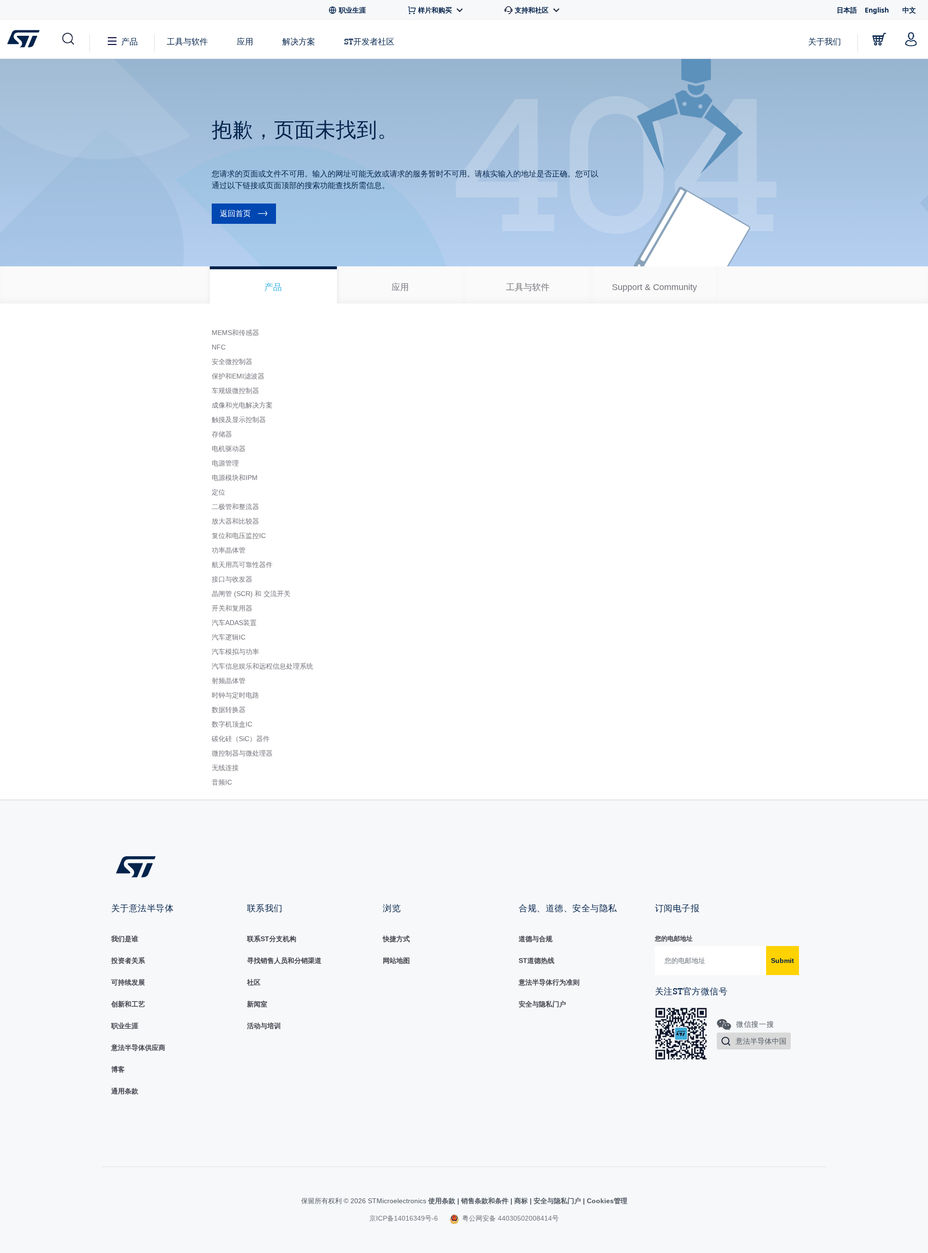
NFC (219, 347)
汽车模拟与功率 (235, 652)
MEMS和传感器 (235, 332)
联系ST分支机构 (271, 939)
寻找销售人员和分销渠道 (284, 960)
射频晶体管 (229, 681)
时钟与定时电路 (235, 695)
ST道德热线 (536, 960)
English (877, 10)
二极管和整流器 (235, 506)
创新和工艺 (128, 1004)
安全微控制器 (232, 361)
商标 (521, 1201)
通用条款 (124, 1091)
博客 (118, 1069)
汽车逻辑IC (229, 637)
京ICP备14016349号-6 (403, 1218)
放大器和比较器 (235, 521)
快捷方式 (396, 939)
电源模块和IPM (235, 477)
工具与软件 (187, 41)
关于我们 (824, 41)
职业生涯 (124, 1026)
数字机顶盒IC (232, 724)
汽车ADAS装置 (234, 622)
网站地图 (396, 960)
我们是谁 (124, 939)
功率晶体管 (229, 550)
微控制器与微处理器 (242, 753)
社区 (254, 982)
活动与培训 (264, 1026)
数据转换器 (229, 710)
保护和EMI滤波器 (238, 376)
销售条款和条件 (484, 1201)
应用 (245, 41)
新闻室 (257, 1004)
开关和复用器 (232, 608)
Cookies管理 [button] (606, 1201)
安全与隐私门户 (542, 1004)
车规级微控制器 (235, 390)
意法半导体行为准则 (549, 982)
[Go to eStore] (879, 39)
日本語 (847, 10)
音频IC (222, 782)
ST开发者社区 (369, 41)
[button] (67, 39)
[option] (273, 285)
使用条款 (442, 1201)
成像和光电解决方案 (242, 405)
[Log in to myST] (911, 39)
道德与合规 (535, 939)
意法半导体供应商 (138, 1047)
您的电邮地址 (674, 938)
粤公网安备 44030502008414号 (509, 1218)
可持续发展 (128, 982)
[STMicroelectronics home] (25, 38)
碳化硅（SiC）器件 (241, 739)
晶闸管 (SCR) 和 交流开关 (251, 593)
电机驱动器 (229, 448)
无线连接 (225, 768)
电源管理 (225, 463)
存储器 (222, 434)
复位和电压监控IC (239, 535)
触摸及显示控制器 (239, 419)
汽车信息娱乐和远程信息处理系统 (262, 666)
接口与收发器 (232, 579)
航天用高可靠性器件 (242, 564)
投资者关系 (128, 960)
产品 (129, 41)
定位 (218, 492)
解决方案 (298, 41)
